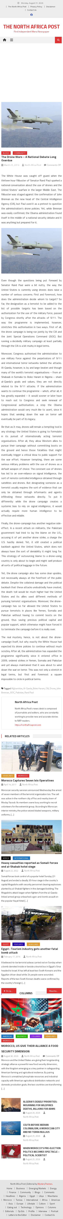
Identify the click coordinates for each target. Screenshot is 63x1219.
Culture (42, 1203)
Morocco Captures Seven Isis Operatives (27, 780)
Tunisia (19, 1200)
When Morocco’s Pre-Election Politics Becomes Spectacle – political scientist (42, 1151)
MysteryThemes (45, 1183)
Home (9, 1188)
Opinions (40, 1207)
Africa (6, 858)
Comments (49, 1192)
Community (20, 153)
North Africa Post (33, 165)
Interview (43, 1211)
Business (21, 1036)
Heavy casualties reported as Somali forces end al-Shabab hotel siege (29, 865)
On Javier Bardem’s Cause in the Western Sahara (11, 991)
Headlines (8, 775)
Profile (31, 1211)
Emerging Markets (37, 1188)
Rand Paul (29, 692)
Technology (26, 1207)
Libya (41, 1196)
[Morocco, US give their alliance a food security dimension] (31, 1015)
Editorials (9, 1211)
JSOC (12, 692)
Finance (12, 1192)
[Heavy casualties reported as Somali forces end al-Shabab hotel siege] (31, 837)
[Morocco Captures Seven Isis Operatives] (31, 756)
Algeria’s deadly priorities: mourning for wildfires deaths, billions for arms (40, 1105)
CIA (47, 688)
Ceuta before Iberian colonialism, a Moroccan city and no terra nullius (41, 1128)
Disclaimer (50, 6)
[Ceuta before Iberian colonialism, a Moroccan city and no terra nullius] (11, 1128)
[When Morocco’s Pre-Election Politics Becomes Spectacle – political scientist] (11, 1151)
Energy (53, 1188)
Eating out (12, 1207)
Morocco (23, 775)
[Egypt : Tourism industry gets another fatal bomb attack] (31, 923)
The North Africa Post (17, 6)
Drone (53, 688)
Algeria (22, 1196)
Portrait (54, 1211)
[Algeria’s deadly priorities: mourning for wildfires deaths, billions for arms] (11, 1105)
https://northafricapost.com (28, 725)
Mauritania (53, 1196)
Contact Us (31, 9)
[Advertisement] (31, 70)
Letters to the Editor (18, 1215)
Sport (52, 1203)
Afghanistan (16, 688)
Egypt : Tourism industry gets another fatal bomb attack (29, 951)
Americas (7, 1036)
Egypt (6, 944)
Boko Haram (39, 688)
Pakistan (20, 692)
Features (18, 944)
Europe (20, 1203)
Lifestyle (31, 1203)
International (21, 858)
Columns (26, 993)
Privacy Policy (36, 6)
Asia (11, 1203)
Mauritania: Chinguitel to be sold (55, 991)
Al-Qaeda (27, 688)
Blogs (6, 153)
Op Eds (21, 1211)
